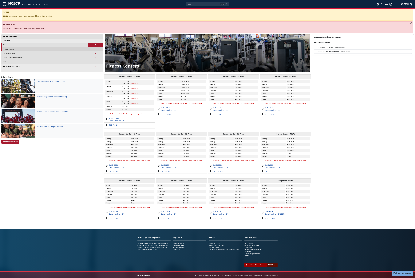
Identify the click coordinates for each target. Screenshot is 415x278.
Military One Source (215, 247)
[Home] (14, 4)
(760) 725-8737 (218, 114)
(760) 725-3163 (166, 218)
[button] (378, 4)
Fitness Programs (9, 53)
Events (31, 4)
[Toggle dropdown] (95, 41)
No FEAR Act (198, 275)
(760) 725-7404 (218, 172)
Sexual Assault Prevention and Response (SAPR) (224, 249)
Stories (38, 4)
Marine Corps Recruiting (216, 245)
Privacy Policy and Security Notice (242, 275)
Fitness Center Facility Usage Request (331, 47)
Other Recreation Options (11, 66)
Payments (247, 252)
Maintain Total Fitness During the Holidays (52, 112)
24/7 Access (7, 62)
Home (24, 4)
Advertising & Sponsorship (253, 249)
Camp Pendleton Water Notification (251, 246)
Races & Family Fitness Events (12, 57)
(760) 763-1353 (270, 172)
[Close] (411, 10)
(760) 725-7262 (166, 172)
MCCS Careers (248, 243)
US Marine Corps (214, 243)
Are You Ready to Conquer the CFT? (50, 127)
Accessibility (228, 275)
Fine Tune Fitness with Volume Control (51, 82)
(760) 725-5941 (114, 218)
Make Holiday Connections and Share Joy (52, 97)
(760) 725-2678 (166, 114)
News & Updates (178, 245)
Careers (46, 4)
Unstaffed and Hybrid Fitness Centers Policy (333, 51)
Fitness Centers (9, 49)
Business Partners (179, 247)
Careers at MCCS (178, 243)
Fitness (5, 45)
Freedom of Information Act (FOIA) (213, 275)
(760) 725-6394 (270, 218)
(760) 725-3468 (114, 172)
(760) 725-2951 (114, 125)
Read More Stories (10, 141)
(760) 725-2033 (270, 114)
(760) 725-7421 (218, 218)
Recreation (6, 41)
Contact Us (176, 249)
